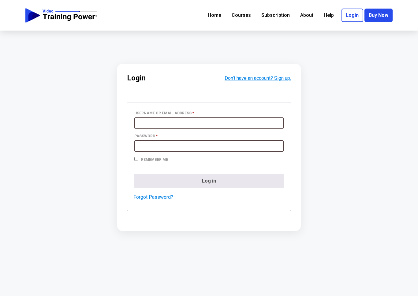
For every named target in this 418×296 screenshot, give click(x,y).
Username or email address (173, 113)
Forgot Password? (153, 197)
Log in (209, 181)
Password (154, 136)
